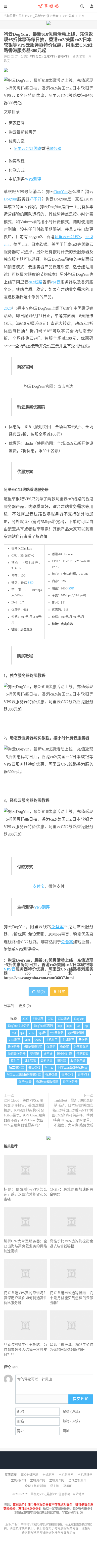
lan (78, 1025)
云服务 (83, 1040)
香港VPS (63, 56)
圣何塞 (34, 1053)
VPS (31, 1033)
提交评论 (81, 1399)
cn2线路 (74, 237)
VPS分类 (68, 16)
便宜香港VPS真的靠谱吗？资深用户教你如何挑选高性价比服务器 (25, 1298)
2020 (8, 308)
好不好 (35, 199)
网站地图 (79, 1494)
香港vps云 (25, 1081)
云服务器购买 (33, 1047)
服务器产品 (77, 1060)
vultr (27, 1040)
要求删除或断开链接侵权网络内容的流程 (48, 1532)
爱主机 (54, 1486)
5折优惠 (38, 1019)
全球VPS (49, 56)
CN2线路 (33, 148)
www (38, 1040)
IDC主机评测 (29, 1474)
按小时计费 (64, 1053)
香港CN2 (67, 1074)
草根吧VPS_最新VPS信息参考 (48, 6)
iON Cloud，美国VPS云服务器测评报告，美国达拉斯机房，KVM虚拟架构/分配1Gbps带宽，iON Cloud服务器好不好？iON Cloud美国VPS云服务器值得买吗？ (25, 1113)
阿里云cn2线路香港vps (72, 1067)
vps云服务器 (76, 1033)
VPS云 (10, 969)
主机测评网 (65, 1474)
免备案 (57, 927)
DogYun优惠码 (43, 1025)
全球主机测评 (77, 1480)
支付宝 (39, 886)
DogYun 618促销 (18, 1025)
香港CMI (51, 1074)
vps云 (55, 282)
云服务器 (14, 1047)
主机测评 (68, 1040)
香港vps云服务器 (47, 1081)
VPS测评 (33, 179)
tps (22, 1033)
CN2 (50, 1019)
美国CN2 (34, 1067)
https (69, 1025)
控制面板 (82, 1053)
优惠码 (51, 1047)
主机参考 (52, 1040)
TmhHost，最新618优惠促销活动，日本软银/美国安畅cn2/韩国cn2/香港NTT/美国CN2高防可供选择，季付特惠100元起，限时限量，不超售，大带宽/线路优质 (72, 1113)
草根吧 (67, 1486)
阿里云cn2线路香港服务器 (24, 1074)
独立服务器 (16, 1067)
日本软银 (30, 1060)
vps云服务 (56, 1033)
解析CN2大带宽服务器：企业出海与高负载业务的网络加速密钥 (25, 1246)
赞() (41, 992)
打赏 (61, 992)
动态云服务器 (17, 1053)
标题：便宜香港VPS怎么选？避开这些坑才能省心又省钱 (25, 1194)
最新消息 (46, 1060)
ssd (14, 1033)
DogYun (61, 192)
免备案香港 (80, 1047)
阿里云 (20, 148)
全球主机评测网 (35, 1486)
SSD (31, 582)
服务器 (55, 148)
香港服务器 (70, 1081)
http (59, 1025)
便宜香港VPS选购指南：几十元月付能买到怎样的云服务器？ (71, 1298)
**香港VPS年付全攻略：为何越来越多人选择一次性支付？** (25, 1350)
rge (86, 1025)
